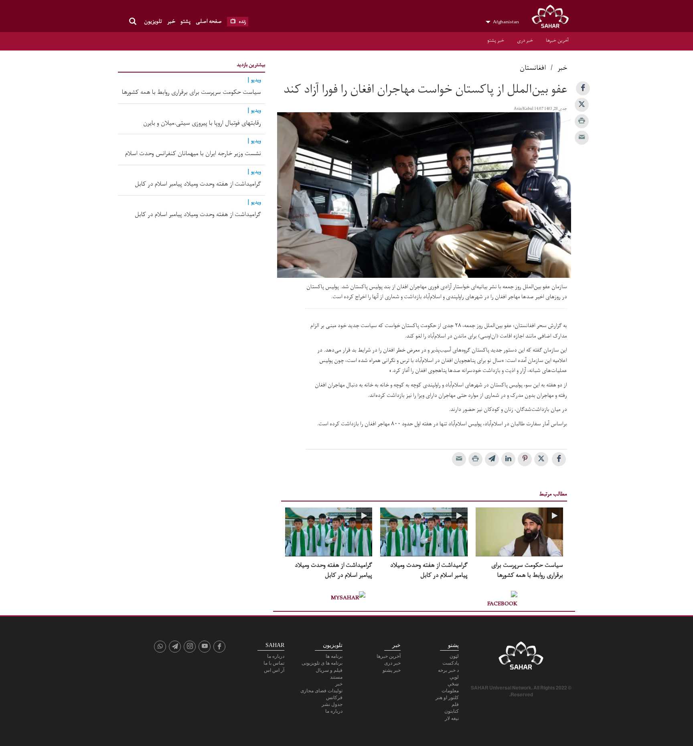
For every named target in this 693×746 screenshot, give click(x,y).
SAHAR (553, 18)
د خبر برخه (448, 670)
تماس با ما (273, 663)
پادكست (450, 663)
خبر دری (525, 40)
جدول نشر (332, 704)
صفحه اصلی (209, 21)
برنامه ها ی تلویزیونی (322, 663)
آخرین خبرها (557, 40)
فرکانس (334, 697)
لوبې (454, 677)
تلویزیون (153, 21)
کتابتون (451, 711)
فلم (455, 704)
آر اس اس (274, 670)
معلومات (450, 690)
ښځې (453, 684)
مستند (336, 677)
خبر (171, 21)
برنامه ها (334, 656)
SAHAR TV (521, 658)
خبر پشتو (495, 40)
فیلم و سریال (329, 670)
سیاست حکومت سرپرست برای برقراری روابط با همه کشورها (527, 570)
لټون (454, 656)
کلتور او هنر (447, 697)
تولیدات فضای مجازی (321, 690)
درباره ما (333, 711)
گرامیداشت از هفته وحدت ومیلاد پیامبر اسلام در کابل (429, 570)
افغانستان (533, 68)
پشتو (185, 21)
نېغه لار (452, 718)
